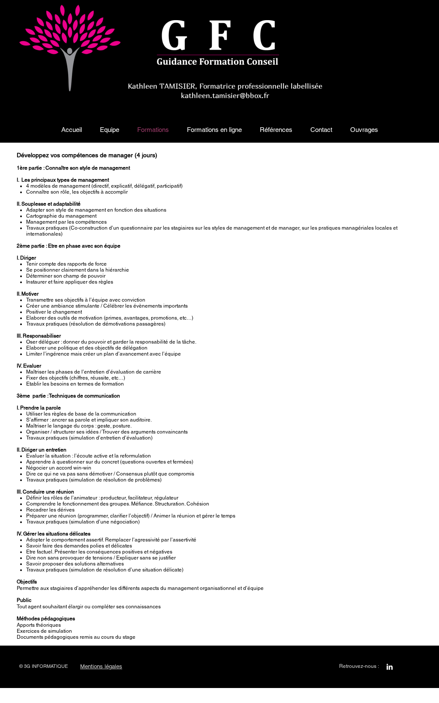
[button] (109, 130)
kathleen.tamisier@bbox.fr (225, 95)
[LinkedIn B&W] (389, 667)
